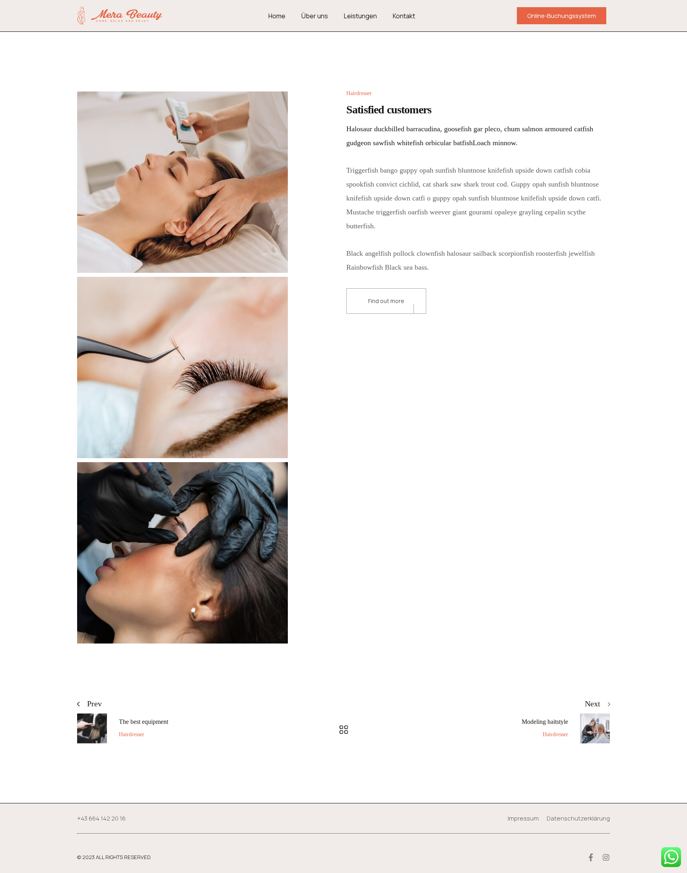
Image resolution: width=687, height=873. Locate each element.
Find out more (386, 301)
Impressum (523, 818)
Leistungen (360, 16)
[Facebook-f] (590, 857)
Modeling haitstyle (545, 721)
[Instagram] (606, 857)
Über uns (314, 16)
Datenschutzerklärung (578, 818)
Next (592, 703)
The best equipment (143, 721)
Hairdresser (359, 93)
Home (276, 16)
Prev (94, 703)
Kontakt (404, 16)
